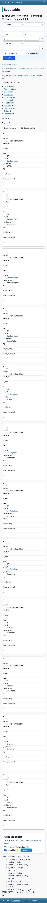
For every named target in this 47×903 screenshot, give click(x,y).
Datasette (16, 900)
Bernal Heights (10, 89)
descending (34, 53)
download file (23, 847)
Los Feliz (8, 105)
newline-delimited (33, 840)
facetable (18, 2)
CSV (43, 68)
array (23, 840)
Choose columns (10, 128)
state (26, 75)
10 (8, 544)
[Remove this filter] (42, 38)
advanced (6, 71)
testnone (25, 68)
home (4, 2)
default (17, 840)
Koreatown (8, 102)
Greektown (8, 94)
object (6, 843)
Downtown (8, 86)
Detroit (9, 627)
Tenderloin (8, 113)
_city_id (32, 75)
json (14, 68)
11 (8, 602)
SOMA (6, 111)
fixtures (11, 2)
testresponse (35, 68)
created (20, 75)
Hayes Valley (9, 97)
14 (8, 777)
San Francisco (12, 161)
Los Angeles (12, 394)
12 (8, 660)
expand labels (12, 850)
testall (19, 68)
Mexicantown (9, 108)
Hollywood (8, 100)
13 (8, 719)
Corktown (8, 91)
